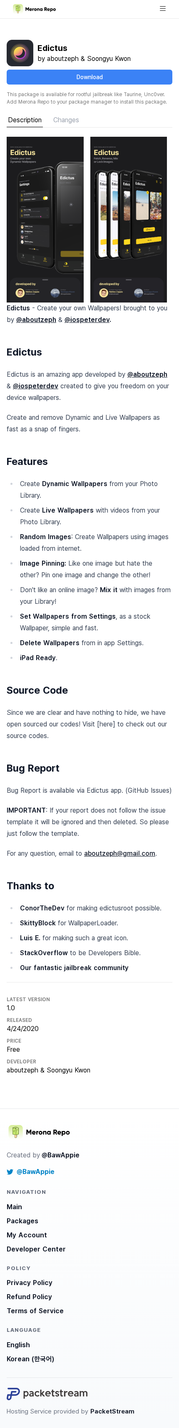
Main (14, 1207)
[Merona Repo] (40, 1132)
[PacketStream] (47, 1394)
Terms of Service (35, 1311)
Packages (22, 1221)
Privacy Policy (29, 1283)
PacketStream (112, 1411)
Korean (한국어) (30, 1359)
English (18, 1345)
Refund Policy (29, 1297)
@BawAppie (61, 1155)
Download (90, 77)
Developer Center (36, 1249)
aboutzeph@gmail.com (119, 853)
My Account (27, 1235)
